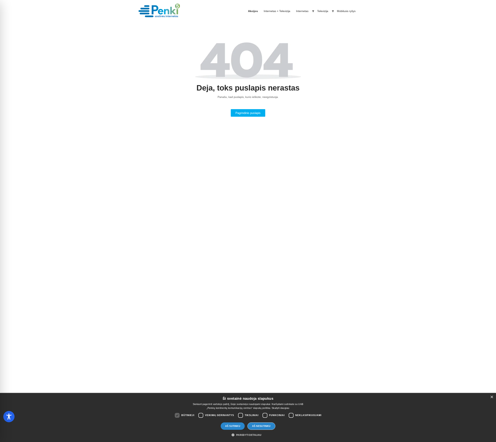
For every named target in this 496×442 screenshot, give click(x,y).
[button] (247, 435)
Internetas (302, 11)
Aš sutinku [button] (232, 426)
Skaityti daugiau (280, 408)
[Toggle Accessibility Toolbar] (9, 417)
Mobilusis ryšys (346, 11)
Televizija (322, 11)
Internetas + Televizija (277, 11)
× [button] (491, 397)
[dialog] (248, 417)
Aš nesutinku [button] (261, 426)
